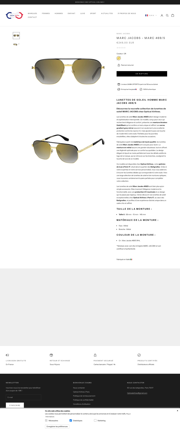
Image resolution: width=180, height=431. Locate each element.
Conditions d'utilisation (81, 404)
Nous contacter (79, 388)
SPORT (93, 13)
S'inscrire (14, 405)
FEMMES (46, 13)
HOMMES (59, 13)
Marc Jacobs (123, 34)
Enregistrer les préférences (57, 426)
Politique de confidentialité (83, 400)
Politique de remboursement (84, 396)
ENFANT (71, 13)
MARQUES (32, 13)
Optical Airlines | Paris (81, 392)
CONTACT (32, 17)
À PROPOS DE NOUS (127, 13)
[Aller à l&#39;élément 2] (16, 44)
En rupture (142, 74)
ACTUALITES (107, 13)
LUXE (82, 13)
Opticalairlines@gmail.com (137, 393)
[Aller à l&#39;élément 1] (16, 35)
